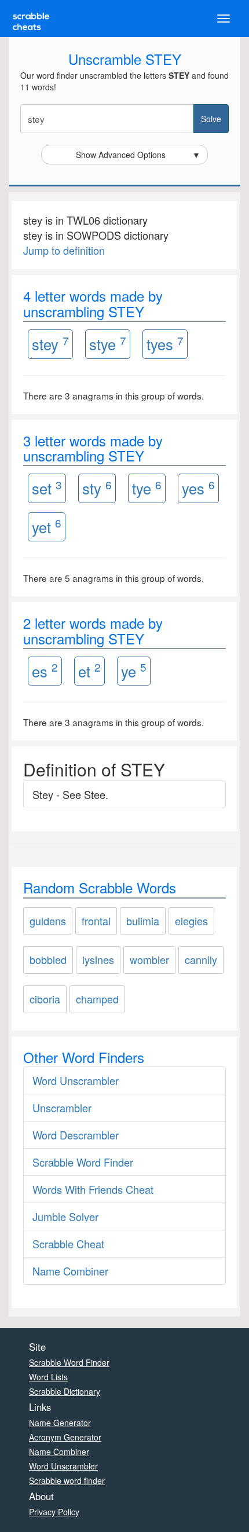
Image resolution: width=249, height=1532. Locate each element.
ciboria (45, 998)
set (47, 488)
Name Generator (60, 1422)
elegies (191, 920)
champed (97, 998)
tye (147, 488)
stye (107, 343)
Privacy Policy (54, 1512)
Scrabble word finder (67, 1480)
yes (198, 488)
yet (46, 526)
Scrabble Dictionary (64, 1391)
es (45, 670)
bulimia (142, 920)
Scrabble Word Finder (82, 1162)
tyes (165, 343)
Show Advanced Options (138, 154)
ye (134, 670)
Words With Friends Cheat (92, 1189)
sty (97, 488)
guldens (48, 920)
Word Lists (48, 1377)
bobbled (48, 959)
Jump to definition (64, 250)
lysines (98, 959)
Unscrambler (61, 1107)
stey (50, 343)
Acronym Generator (65, 1437)
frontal (96, 920)
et (89, 670)
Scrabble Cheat (68, 1243)
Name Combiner (70, 1270)
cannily (201, 959)
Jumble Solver (65, 1216)
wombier (149, 959)
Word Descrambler (75, 1134)
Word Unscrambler (75, 1080)
